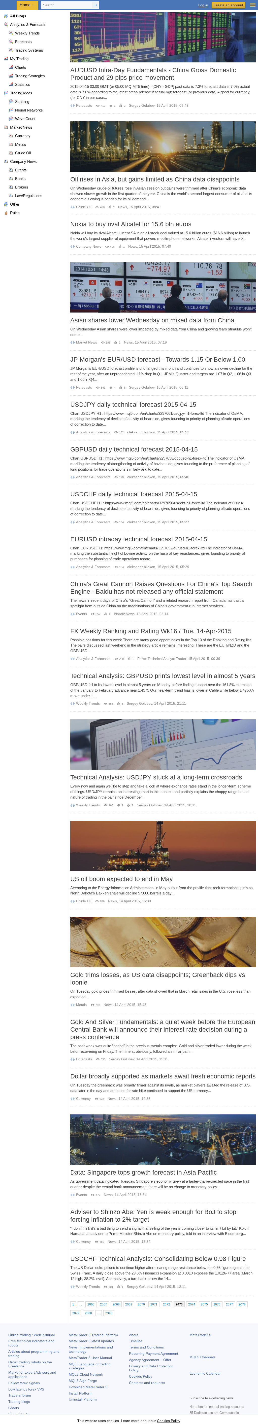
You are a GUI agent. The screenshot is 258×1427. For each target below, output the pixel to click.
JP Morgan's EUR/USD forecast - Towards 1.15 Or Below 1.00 (157, 359)
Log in (203, 5)
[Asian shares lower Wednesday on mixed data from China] (163, 287)
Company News (88, 246)
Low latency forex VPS (26, 1389)
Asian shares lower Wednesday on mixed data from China (152, 320)
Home (25, 5)
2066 (90, 1304)
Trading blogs (19, 1402)
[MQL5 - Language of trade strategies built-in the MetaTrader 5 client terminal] (9, 5)
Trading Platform (93, 1335)
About (133, 1335)
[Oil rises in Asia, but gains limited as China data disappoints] (163, 146)
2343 (108, 1313)
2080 (88, 1313)
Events (81, 614)
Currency (83, 1099)
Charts (13, 1408)
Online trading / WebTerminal (31, 1335)
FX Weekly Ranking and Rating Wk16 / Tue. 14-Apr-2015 (151, 630)
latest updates (91, 1341)
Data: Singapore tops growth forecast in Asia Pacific (143, 1172)
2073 (179, 1304)
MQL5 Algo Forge (83, 1381)
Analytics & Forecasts (93, 432)
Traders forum (19, 1395)
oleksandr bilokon (141, 432)
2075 (204, 1304)
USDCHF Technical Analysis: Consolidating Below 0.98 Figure (158, 1258)
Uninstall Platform (83, 1399)
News (122, 207)
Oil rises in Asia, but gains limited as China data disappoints (155, 179)
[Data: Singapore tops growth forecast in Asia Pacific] (163, 1139)
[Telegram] (201, 1391)
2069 (128, 1304)
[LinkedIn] (225, 1391)
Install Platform (80, 1393)
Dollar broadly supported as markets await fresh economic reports (163, 1076)
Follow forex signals (24, 1383)
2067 (103, 1304)
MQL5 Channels (202, 1357)
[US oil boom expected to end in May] (163, 846)
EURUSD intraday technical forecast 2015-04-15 (138, 539)
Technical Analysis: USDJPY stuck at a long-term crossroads (156, 777)
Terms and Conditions (146, 1347)
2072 (166, 1304)
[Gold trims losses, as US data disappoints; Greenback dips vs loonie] (163, 942)
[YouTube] (217, 1391)
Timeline (135, 1341)
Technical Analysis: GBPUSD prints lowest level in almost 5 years (162, 675)
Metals (81, 1005)
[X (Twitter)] (209, 1391)
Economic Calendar (205, 1373)
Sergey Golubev (141, 105)
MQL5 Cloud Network (86, 1374)
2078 (242, 1304)
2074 (191, 1304)
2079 (75, 1313)
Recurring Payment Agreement (153, 1353)
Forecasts (84, 105)
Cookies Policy (140, 1376)
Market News (86, 342)
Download (88, 1387)
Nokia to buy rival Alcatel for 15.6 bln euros (130, 224)
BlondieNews (124, 614)
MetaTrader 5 (200, 1335)
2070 (141, 1304)
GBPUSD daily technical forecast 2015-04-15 (134, 449)
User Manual (90, 1358)
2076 (216, 1304)
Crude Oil (83, 207)
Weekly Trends (88, 703)
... (81, 1304)
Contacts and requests (147, 1383)
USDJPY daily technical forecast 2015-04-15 (133, 404)
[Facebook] (192, 1391)
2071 (153, 1304)
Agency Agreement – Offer (150, 1360)
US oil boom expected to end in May (121, 878)
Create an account (228, 5)
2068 (116, 1304)
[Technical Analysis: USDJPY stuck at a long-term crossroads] (163, 744)
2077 (229, 1304)
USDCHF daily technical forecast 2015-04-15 (133, 494)
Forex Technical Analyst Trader (161, 659)
